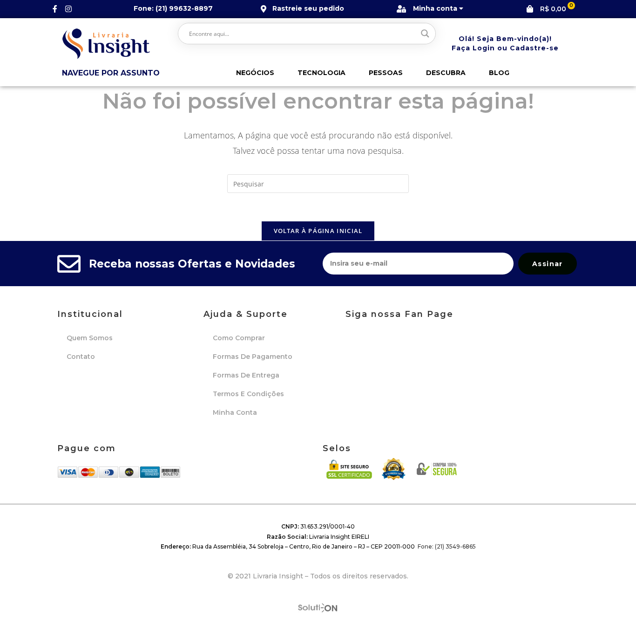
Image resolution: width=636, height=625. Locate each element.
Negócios (255, 73)
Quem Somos (90, 338)
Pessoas (386, 73)
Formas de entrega (246, 375)
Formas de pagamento (252, 356)
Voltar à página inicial (318, 231)
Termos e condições (248, 394)
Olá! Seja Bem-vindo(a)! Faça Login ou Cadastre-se (505, 43)
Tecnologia (321, 73)
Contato (81, 356)
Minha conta (235, 412)
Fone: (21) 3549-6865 (447, 546)
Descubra (446, 73)
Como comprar (239, 338)
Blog (499, 73)
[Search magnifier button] (425, 33)
